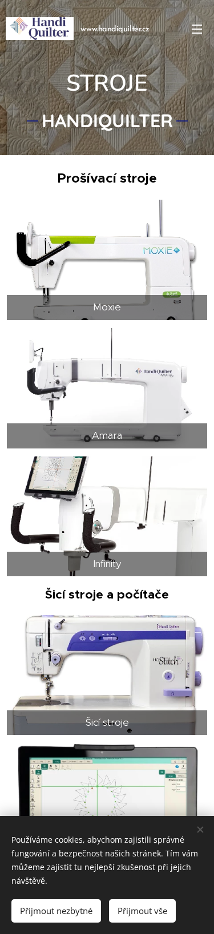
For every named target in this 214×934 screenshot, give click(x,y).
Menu (196, 28)
